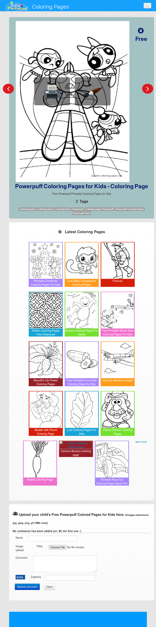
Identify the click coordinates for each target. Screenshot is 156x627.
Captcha (36, 577)
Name (19, 537)
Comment (21, 557)
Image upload (20, 548)
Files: (40, 546)
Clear (49, 587)
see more (141, 442)
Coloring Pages (50, 7)
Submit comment (27, 587)
